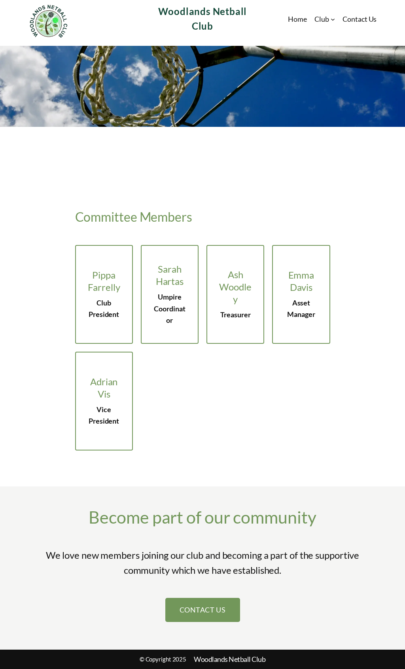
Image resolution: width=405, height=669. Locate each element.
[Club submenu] (333, 19)
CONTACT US (203, 609)
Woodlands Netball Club (229, 659)
